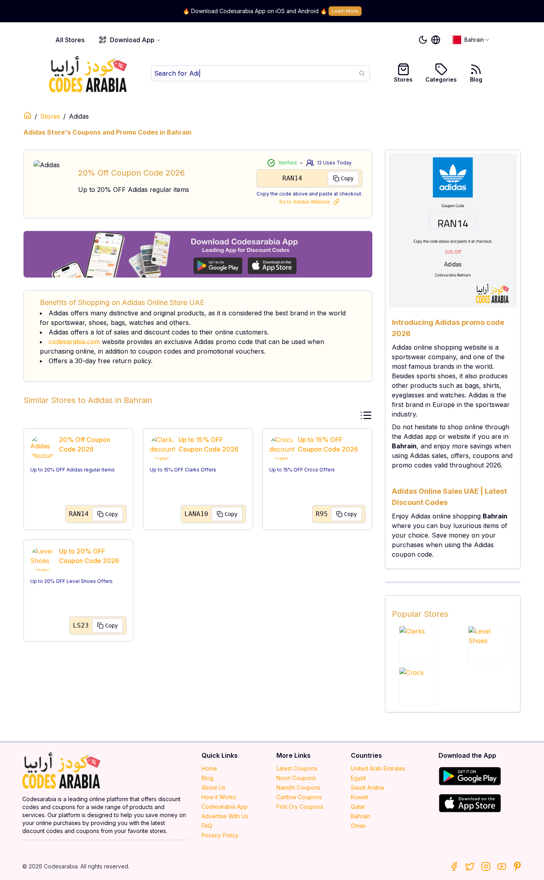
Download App (132, 40)
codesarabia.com (74, 342)
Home (209, 768)
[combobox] (469, 40)
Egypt (358, 777)
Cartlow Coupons (299, 797)
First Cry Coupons (299, 806)
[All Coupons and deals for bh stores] (197, 254)
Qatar (358, 806)
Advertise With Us (225, 816)
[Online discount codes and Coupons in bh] (27, 115)
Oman (358, 825)
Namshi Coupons (298, 787)
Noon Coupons (296, 777)
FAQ (207, 825)
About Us (213, 787)
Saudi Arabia (367, 787)
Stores (403, 79)
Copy (347, 178)
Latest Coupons (296, 768)
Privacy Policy (220, 835)
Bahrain (360, 816)
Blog (476, 79)
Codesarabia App (225, 806)
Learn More (345, 11)
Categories (441, 79)
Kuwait (359, 797)
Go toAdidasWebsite (304, 202)
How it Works (219, 797)
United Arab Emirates (378, 768)
